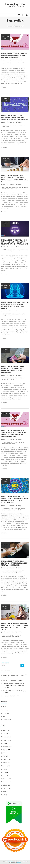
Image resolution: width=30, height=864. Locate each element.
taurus (3, 126)
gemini (7, 313)
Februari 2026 (6, 730)
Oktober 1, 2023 (5, 224)
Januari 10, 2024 (5, 99)
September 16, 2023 (5, 350)
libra (6, 249)
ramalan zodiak (16, 62)
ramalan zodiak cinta (7, 509)
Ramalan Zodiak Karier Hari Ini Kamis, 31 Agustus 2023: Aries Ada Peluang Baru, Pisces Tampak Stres (14, 626)
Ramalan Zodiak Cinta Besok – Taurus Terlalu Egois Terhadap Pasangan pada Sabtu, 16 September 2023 (14, 500)
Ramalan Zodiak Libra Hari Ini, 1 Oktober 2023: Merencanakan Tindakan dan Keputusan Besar (14, 242)
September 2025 (7, 746)
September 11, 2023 (5, 545)
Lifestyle (20, 60)
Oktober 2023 (6, 785)
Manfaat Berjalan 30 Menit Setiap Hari (12, 680)
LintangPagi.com (15, 4)
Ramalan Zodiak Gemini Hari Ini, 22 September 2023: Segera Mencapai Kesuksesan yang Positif (14, 305)
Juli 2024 (5, 769)
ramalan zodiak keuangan (12, 572)
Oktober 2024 (6, 762)
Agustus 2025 (6, 750)
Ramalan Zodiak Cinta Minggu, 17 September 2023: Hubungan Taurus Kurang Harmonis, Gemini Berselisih (14, 434)
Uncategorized (7, 719)
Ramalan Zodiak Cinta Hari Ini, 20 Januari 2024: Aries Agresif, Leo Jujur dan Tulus (14, 55)
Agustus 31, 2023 (5, 607)
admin (3, 60)
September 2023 (7, 788)
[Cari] (22, 665)
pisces (19, 635)
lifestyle (10, 62)
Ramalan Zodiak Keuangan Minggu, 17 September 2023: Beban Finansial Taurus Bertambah (12, 369)
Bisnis (4, 707)
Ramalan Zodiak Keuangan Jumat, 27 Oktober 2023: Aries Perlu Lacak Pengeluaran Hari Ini (14, 179)
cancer (6, 187)
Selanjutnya (4, 87)
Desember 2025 (7, 737)
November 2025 (7, 740)
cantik (6, 62)
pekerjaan (14, 635)
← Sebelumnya (5, 662)
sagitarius (22, 62)
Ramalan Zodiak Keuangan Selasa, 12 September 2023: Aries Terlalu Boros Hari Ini (14, 563)
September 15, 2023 (5, 481)
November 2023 (7, 782)
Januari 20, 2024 (5, 37)
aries (3, 62)
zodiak (3, 64)
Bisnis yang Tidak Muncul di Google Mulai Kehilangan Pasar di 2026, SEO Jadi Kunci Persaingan (13, 685)
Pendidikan (6, 713)
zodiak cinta (18, 509)
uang (12, 188)
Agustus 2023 (6, 791)
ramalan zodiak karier (11, 636)
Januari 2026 (6, 733)
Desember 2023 (7, 778)
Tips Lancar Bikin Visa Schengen (11, 696)
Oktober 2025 (6, 743)
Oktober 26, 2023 (6, 159)
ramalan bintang (13, 125)
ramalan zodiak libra (7, 251)
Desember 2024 (7, 759)
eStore (25, 861)
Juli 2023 (5, 795)
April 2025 (5, 756)
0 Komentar (11, 60)
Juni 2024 (5, 772)
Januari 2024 (6, 775)
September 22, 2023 (5, 286)
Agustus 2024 (6, 766)
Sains (4, 716)
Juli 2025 (5, 753)
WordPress (19, 862)
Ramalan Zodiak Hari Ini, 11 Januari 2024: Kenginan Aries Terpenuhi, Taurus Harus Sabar (14, 117)
